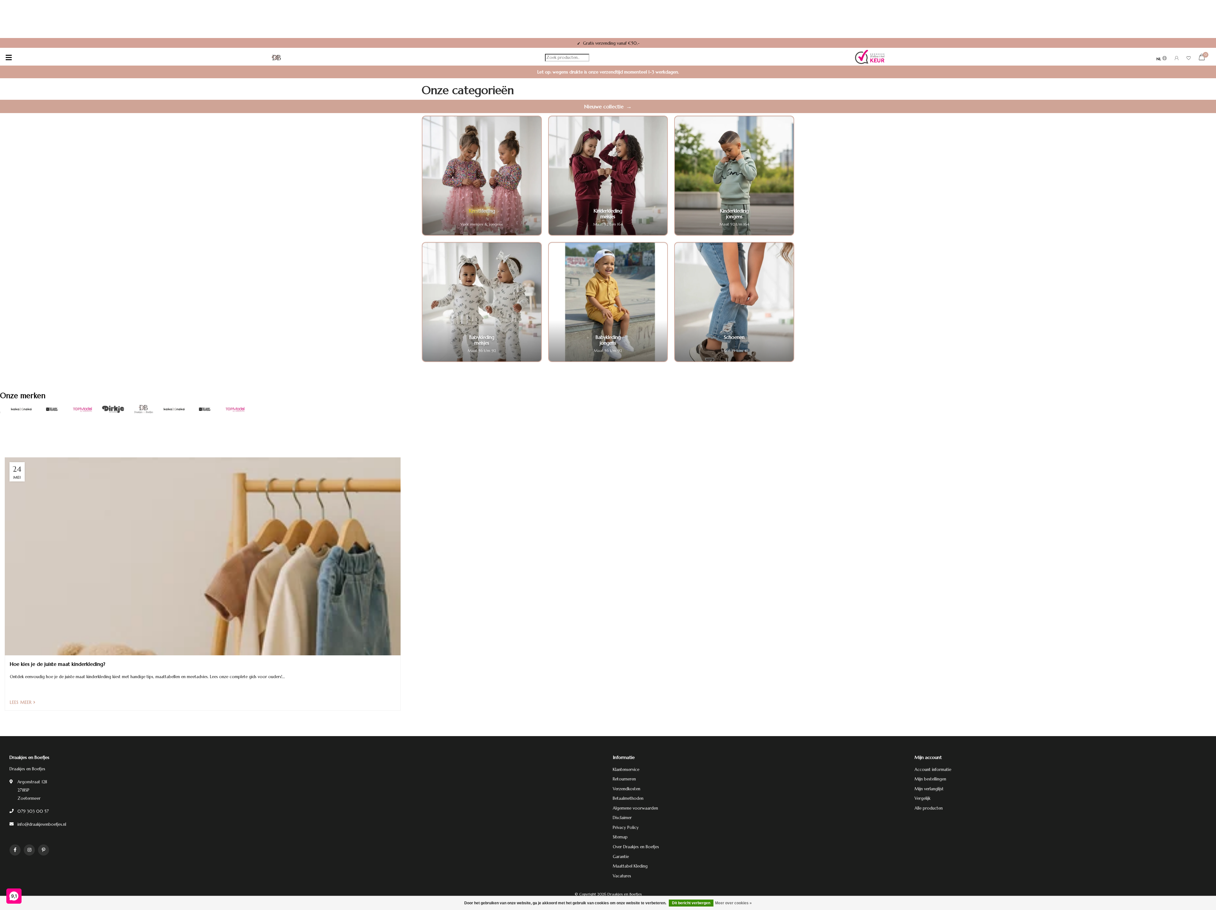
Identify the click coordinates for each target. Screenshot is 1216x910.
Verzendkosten (626, 789)
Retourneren (624, 779)
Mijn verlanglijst (929, 789)
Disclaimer (622, 817)
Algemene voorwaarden (635, 808)
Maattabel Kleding (630, 866)
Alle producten (929, 808)
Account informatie (933, 769)
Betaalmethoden (628, 798)
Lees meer (21, 702)
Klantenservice (626, 769)
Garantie (621, 856)
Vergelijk (922, 798)
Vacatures (622, 876)
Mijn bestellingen (930, 779)
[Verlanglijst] (1189, 59)
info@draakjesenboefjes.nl (41, 824)
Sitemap (620, 837)
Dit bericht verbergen (691, 903)
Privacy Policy (626, 827)
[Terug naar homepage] (276, 57)
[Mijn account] (1177, 59)
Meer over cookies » (733, 903)
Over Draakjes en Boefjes (636, 847)
